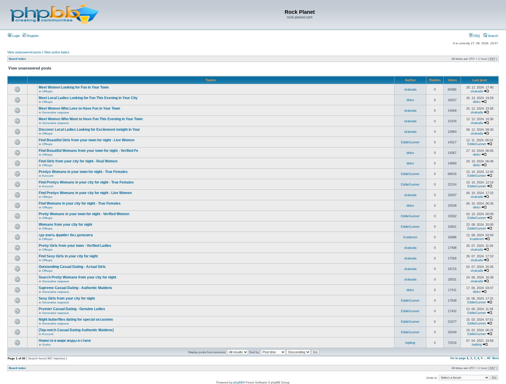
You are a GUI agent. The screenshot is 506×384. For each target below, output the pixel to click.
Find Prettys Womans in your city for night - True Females (86, 182)
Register (32, 36)
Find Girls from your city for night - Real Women (78, 161)
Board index (17, 58)
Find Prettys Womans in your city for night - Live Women (85, 193)
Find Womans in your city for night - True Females (80, 203)
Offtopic (47, 91)
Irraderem (410, 237)
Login (15, 36)
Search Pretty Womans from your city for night (77, 277)
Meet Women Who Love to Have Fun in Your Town (79, 108)
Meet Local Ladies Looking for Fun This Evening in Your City (88, 98)
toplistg (410, 342)
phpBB (238, 382)
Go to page (458, 358)
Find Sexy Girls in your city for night (68, 256)
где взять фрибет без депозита (66, 235)
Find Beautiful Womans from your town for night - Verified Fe (88, 151)
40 (488, 358)
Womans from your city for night (65, 224)
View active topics (56, 52)
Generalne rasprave (55, 112)
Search (492, 36)
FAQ (476, 36)
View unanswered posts (24, 52)
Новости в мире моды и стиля (65, 341)
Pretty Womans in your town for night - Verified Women (84, 214)
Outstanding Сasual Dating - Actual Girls (72, 267)
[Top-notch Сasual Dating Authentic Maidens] (76, 330)
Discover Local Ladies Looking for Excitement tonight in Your (89, 130)
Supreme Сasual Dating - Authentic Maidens (75, 288)
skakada (410, 89)
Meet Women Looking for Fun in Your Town (74, 87)
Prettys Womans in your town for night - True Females (83, 172)
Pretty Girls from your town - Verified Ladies (75, 246)
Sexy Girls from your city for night (67, 298)
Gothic (46, 344)
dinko (410, 100)
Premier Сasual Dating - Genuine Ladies (72, 309)
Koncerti (47, 175)
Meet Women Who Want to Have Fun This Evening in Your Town (91, 119)
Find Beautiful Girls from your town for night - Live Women (86, 140)
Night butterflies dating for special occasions (76, 319)
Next (495, 358)
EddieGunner (410, 142)
